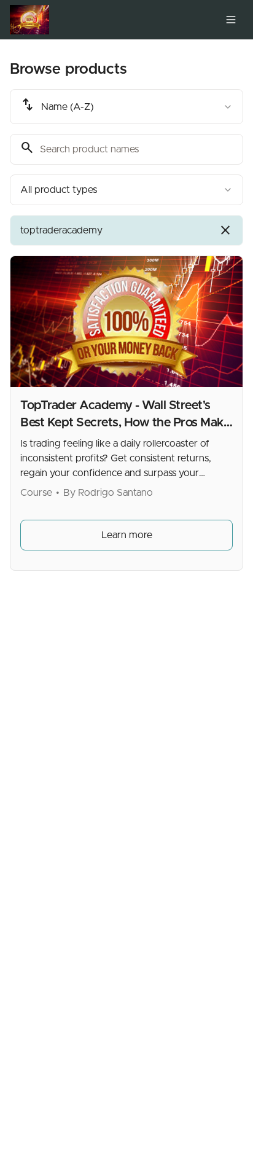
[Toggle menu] (231, 19)
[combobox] (126, 106)
